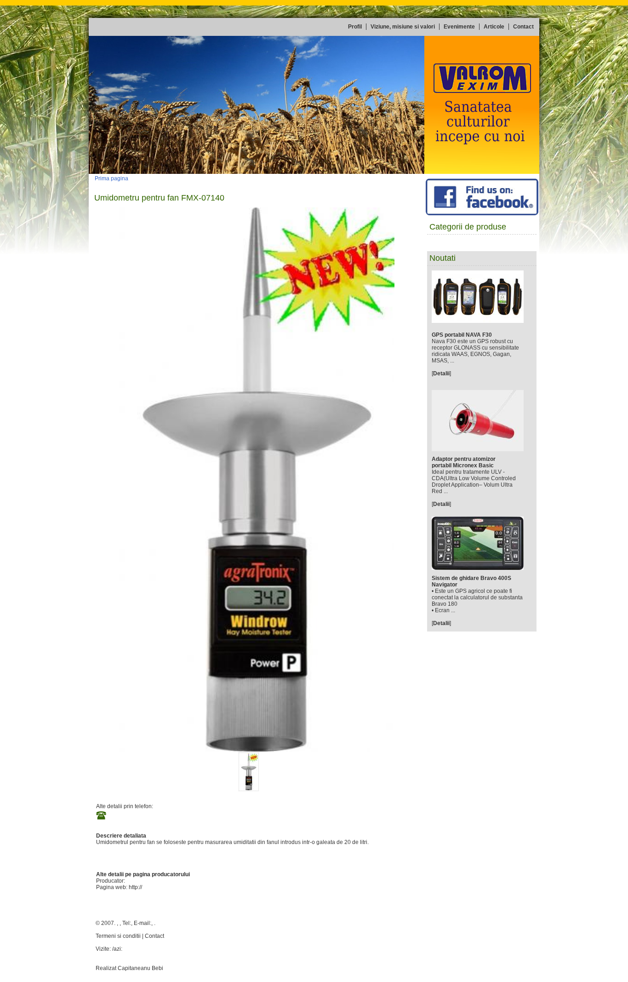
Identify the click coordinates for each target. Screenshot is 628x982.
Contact (154, 936)
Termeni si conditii (118, 936)
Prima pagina (111, 178)
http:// (135, 887)
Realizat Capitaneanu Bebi (129, 968)
